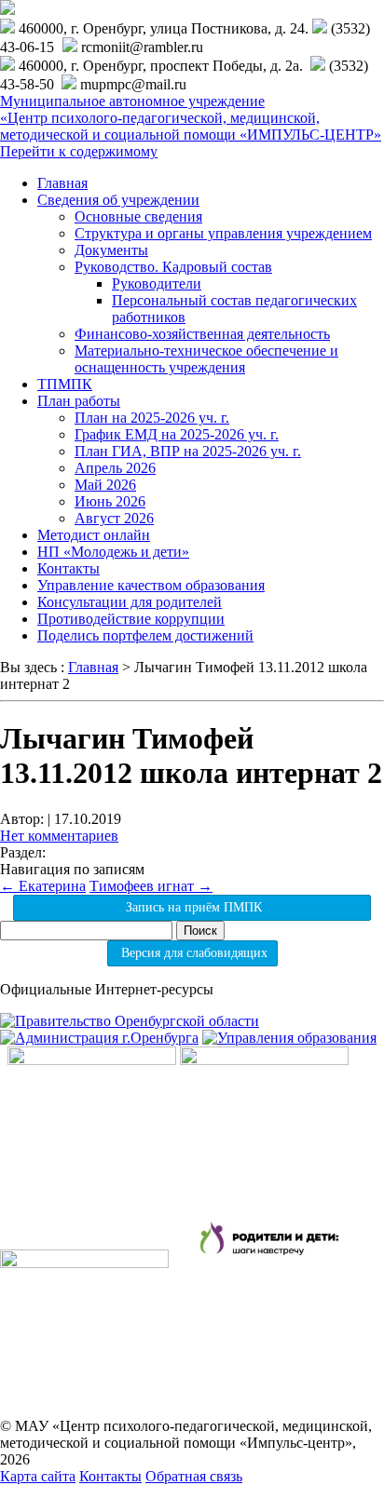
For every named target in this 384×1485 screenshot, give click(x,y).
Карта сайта (37, 1476)
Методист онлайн (93, 535)
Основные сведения (138, 216)
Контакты (68, 568)
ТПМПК (64, 384)
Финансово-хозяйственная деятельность (202, 334)
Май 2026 (105, 485)
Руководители (156, 283)
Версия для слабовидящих (192, 953)
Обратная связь (193, 1476)
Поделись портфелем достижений (145, 635)
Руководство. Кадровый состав (173, 267)
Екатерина (43, 886)
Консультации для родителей (129, 602)
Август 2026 (114, 518)
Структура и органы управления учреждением (223, 233)
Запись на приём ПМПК (192, 907)
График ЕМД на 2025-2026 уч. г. (177, 434)
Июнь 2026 (110, 501)
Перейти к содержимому (79, 151)
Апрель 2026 (115, 468)
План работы (78, 401)
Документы (111, 250)
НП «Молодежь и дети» (113, 552)
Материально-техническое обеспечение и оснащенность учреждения (206, 359)
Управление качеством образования (151, 585)
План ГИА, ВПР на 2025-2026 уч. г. (188, 451)
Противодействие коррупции (131, 619)
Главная (62, 183)
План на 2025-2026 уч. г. (152, 417)
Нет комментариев (59, 836)
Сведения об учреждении (118, 200)
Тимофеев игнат (151, 886)
